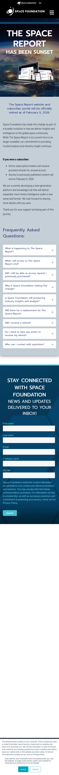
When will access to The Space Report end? (22, 262)
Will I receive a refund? (18, 322)
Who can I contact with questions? (24, 344)
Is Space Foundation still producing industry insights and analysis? (25, 299)
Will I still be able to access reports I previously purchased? (26, 275)
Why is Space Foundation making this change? (26, 287)
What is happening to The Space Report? (23, 250)
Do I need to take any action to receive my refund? (23, 333)
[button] (29, 250)
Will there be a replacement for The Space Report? (25, 312)
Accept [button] (23, 769)
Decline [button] (36, 769)
